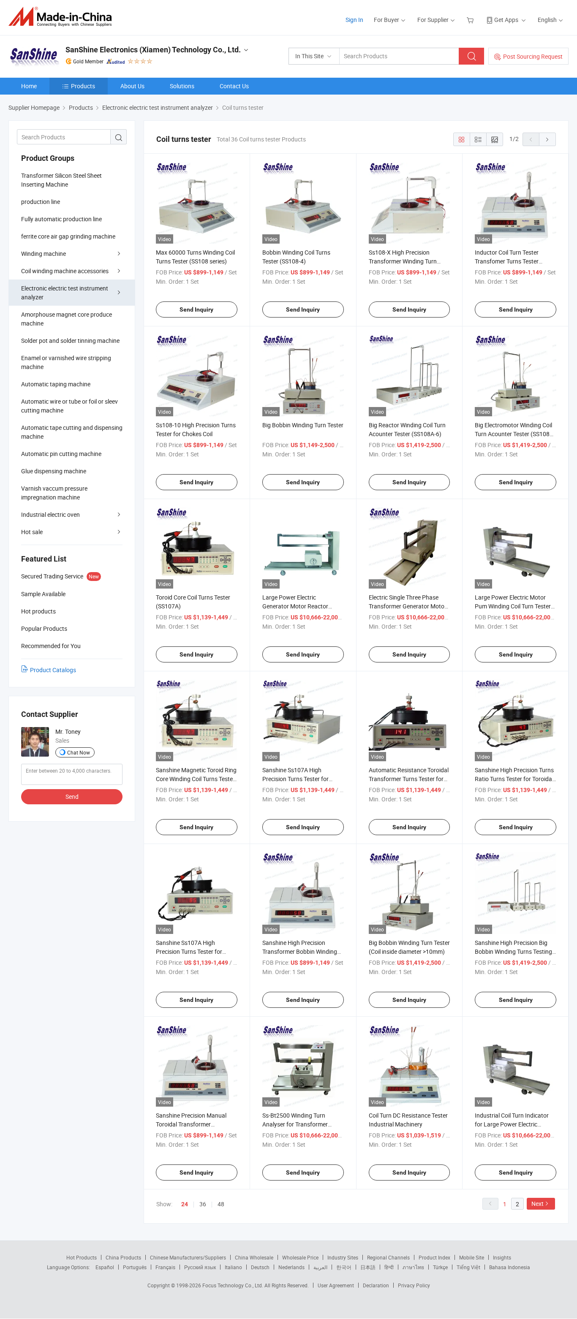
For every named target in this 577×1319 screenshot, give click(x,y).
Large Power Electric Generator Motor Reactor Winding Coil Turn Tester (295, 606)
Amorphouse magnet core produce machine (66, 318)
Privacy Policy (414, 1285)
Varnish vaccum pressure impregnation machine (54, 492)
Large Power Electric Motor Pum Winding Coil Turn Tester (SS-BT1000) (513, 606)
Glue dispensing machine (53, 471)
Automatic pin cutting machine (61, 454)
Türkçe (440, 1267)
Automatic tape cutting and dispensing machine (71, 431)
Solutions (182, 86)
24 (184, 1204)
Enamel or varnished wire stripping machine (66, 362)
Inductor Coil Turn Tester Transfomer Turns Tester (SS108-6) (507, 261)
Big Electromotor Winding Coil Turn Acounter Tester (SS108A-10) (515, 434)
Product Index (434, 1257)
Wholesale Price (300, 1257)
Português (135, 1267)
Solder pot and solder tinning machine (70, 341)
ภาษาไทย (413, 1267)
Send (72, 796)
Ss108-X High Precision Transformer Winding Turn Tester (403, 261)
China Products (123, 1257)
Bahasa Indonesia (509, 1267)
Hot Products (81, 1257)
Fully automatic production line (61, 219)
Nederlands (291, 1267)
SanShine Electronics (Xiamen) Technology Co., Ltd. (153, 49)
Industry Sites (342, 1257)
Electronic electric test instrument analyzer (64, 292)
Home (29, 86)
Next (537, 1204)
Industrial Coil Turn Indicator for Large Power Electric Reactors (512, 1124)
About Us (132, 86)
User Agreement (336, 1285)
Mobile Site (471, 1257)
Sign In (354, 20)
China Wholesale (254, 1257)
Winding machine (43, 254)
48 (221, 1204)
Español (104, 1267)
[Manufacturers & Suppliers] (62, 17)
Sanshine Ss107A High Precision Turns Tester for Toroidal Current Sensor (189, 951)
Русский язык (200, 1267)
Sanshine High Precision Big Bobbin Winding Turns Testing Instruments (513, 951)
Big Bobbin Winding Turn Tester (302, 425)
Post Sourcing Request (533, 56)
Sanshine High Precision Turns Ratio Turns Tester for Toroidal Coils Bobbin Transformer (514, 779)
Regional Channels (388, 1257)
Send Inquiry (196, 309)
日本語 (368, 1267)
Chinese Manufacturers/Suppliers (188, 1257)
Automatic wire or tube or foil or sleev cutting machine (69, 405)
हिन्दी (389, 1267)
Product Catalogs (53, 670)
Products (83, 86)
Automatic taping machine (55, 384)
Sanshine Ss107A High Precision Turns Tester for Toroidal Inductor (295, 779)
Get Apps (506, 20)
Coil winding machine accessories (65, 271)
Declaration (376, 1285)
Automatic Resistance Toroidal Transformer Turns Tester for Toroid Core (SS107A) (409, 779)
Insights (502, 1257)
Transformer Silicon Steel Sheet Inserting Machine (61, 179)
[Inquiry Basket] (471, 20)
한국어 (343, 1267)
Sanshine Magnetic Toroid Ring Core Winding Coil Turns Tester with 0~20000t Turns (196, 779)
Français (165, 1267)
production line (40, 202)
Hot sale (32, 532)
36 (202, 1204)
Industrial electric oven (50, 514)
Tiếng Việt (468, 1267)
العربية (320, 1267)
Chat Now (78, 752)
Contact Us (234, 86)
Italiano (233, 1267)
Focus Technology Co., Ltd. (233, 1285)
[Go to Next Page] (547, 139)
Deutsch (260, 1267)
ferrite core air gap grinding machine (68, 236)
